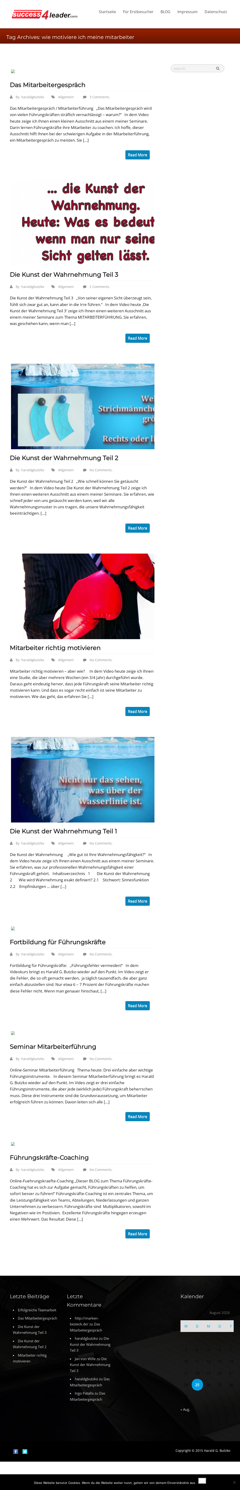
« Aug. (185, 1409)
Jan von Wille (85, 1358)
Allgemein (66, 97)
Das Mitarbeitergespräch (48, 85)
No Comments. (101, 470)
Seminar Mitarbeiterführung (53, 1046)
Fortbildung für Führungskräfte (58, 942)
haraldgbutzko (32, 97)
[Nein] (234, 1482)
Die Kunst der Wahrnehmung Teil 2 (64, 458)
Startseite (107, 11)
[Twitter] (24, 1451)
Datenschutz (216, 11)
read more (137, 154)
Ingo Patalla (84, 1393)
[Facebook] (15, 1451)
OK (202, 1481)
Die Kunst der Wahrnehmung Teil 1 (63, 831)
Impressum (187, 11)
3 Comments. (100, 97)
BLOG (165, 11)
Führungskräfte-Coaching (49, 1157)
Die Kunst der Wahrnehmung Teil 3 (64, 274)
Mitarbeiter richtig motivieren (55, 648)
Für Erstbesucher (138, 11)
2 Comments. (100, 286)
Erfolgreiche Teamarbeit (37, 1310)
